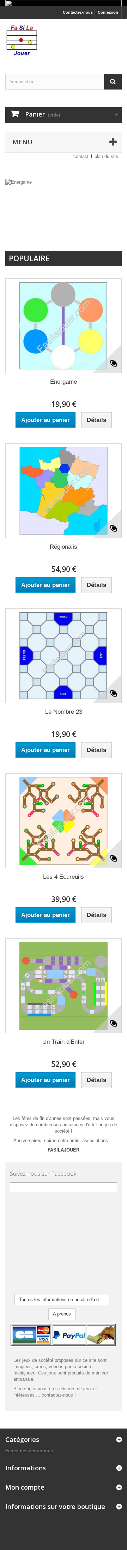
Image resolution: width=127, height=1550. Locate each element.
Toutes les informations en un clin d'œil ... (61, 1299)
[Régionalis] (63, 491)
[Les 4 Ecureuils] (63, 821)
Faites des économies (29, 1450)
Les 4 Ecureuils (63, 876)
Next (109, 233)
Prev (91, 233)
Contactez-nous (78, 12)
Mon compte (24, 1487)
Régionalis (63, 546)
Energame (63, 381)
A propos (62, 1314)
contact (81, 156)
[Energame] (63, 326)
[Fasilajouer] (63, 40)
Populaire (29, 258)
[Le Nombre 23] (63, 656)
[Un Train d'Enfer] (63, 986)
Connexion (108, 12)
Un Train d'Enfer (63, 1041)
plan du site (106, 156)
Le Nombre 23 (63, 711)
